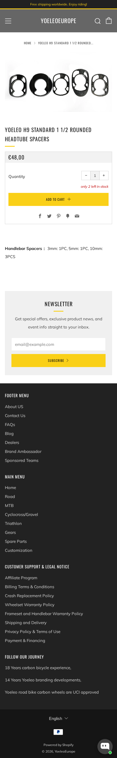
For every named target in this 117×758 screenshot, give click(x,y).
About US (14, 406)
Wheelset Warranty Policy (29, 604)
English (55, 718)
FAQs (10, 424)
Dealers (12, 442)
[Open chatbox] (105, 746)
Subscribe (56, 360)
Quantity (16, 176)
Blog (9, 433)
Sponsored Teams (21, 460)
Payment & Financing (25, 640)
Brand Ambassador (23, 451)
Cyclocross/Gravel (21, 514)
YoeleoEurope (58, 20)
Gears (10, 532)
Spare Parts (16, 541)
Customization (18, 550)
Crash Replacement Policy (29, 595)
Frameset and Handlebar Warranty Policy (44, 613)
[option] (58, 82)
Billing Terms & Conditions (29, 586)
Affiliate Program (21, 577)
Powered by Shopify (58, 745)
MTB (9, 505)
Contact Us (15, 415)
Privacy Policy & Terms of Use (32, 631)
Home (28, 43)
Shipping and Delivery (26, 622)
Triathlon (13, 523)
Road (10, 496)
